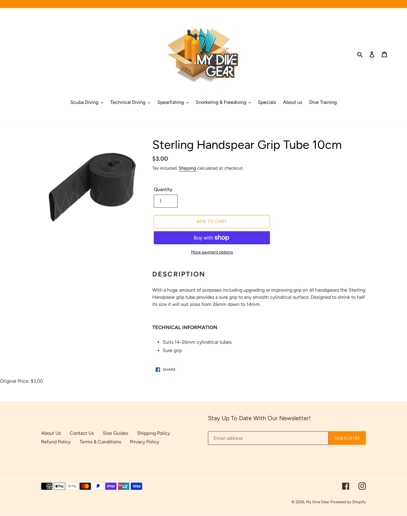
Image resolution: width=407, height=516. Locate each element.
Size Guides (115, 433)
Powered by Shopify (348, 502)
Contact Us (82, 433)
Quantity (163, 189)
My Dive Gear (317, 502)
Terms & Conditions (100, 442)
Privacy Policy (144, 442)
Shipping (187, 168)
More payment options (212, 252)
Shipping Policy (153, 433)
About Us (51, 433)
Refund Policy (56, 442)
